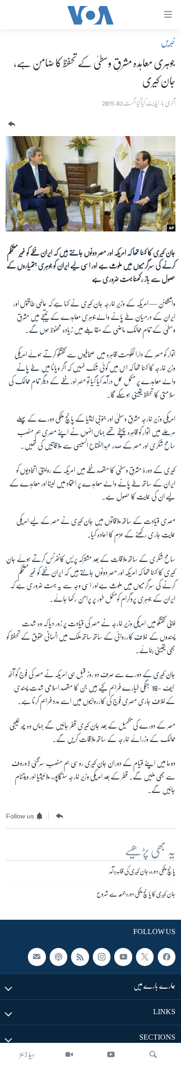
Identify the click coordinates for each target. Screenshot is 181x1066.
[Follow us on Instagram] (101, 957)
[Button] (10, 124)
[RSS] (80, 957)
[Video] (69, 1054)
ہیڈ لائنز (27, 1054)
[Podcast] (58, 957)
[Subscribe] (36, 957)
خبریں (168, 42)
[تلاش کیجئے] (153, 1054)
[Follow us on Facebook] (166, 957)
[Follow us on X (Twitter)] (145, 957)
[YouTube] (111, 1054)
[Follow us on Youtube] (123, 957)
